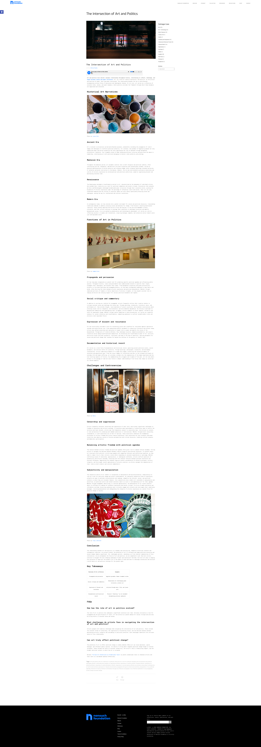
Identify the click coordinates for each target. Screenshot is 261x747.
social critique (90, 670)
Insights (160, 54)
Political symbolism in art (139, 668)
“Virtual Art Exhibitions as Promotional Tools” (106, 654)
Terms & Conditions (121, 734)
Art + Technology (162, 30)
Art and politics (94, 661)
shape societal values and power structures (100, 79)
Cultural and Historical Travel (164, 42)
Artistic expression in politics (123, 663)
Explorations (161, 47)
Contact (119, 731)
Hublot (159, 52)
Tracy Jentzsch (97, 540)
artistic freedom (136, 663)
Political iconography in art (125, 668)
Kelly (94, 415)
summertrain (96, 271)
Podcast (160, 59)
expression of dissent (104, 667)
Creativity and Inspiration (163, 39)
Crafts (159, 37)
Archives (160, 66)
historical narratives (134, 667)
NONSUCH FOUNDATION (162, 727)
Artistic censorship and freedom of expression (104, 663)
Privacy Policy (120, 736)
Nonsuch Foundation (122, 718)
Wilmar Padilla (93, 68)
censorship (144, 665)
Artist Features (161, 32)
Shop (118, 728)
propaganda (149, 668)
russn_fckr (96, 136)
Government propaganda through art (119, 667)
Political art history (96, 668)
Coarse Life (161, 34)
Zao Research (167, 729)
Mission (119, 721)
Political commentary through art (109, 668)
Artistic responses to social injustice (121, 665)
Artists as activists (136, 665)
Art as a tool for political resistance (127, 661)
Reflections (120, 726)
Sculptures (160, 61)
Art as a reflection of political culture (108, 661)
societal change (98, 670)
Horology (160, 49)
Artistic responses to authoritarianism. (101, 665)
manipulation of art (145, 667)
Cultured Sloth (161, 44)
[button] (2, 12)
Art (88, 68)
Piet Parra (160, 56)
